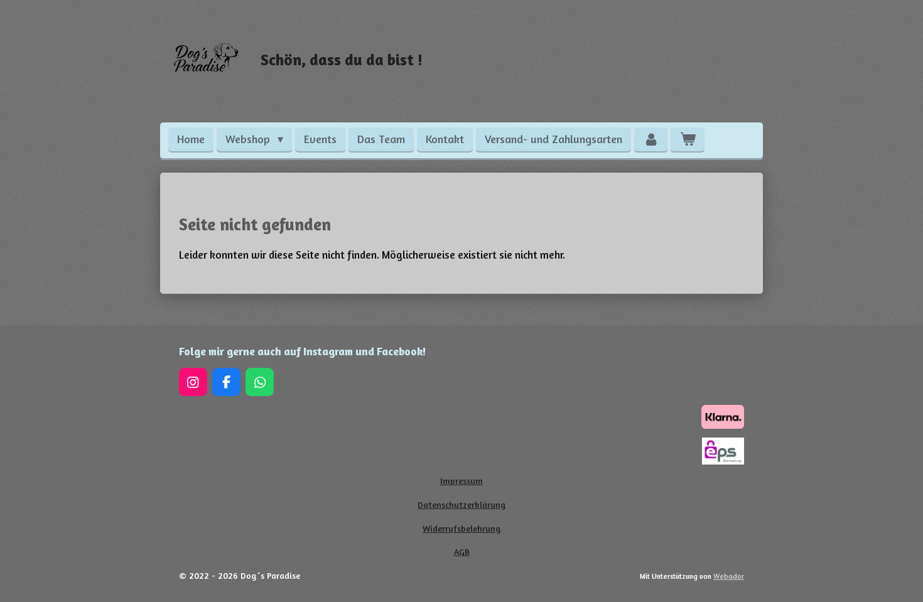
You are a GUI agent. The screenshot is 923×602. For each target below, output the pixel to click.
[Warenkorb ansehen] (687, 139)
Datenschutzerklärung (461, 504)
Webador (728, 576)
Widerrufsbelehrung (461, 528)
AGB (462, 551)
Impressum (461, 480)
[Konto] (650, 139)
